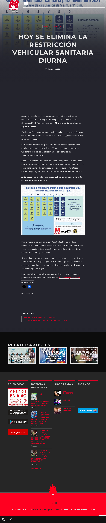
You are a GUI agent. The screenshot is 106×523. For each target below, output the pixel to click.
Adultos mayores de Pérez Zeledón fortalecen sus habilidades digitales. (40, 456)
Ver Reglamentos (18, 433)
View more (22, 355)
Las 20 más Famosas (67, 409)
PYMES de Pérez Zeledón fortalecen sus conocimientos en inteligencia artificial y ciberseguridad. (40, 437)
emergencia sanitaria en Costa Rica (40, 317)
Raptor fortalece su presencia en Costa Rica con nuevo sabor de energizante (40, 417)
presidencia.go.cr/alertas (69, 277)
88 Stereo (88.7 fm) (47, 509)
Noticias (48, 27)
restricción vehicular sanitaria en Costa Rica (45, 321)
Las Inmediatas (68, 392)
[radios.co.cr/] (88, 412)
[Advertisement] (53, 12)
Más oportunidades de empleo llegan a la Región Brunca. (40, 399)
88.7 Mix (66, 400)
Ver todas (36, 469)
